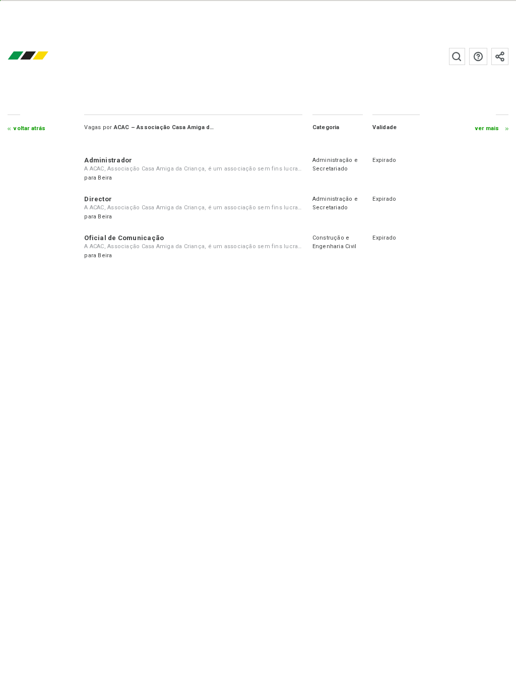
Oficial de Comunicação (124, 238)
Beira (105, 178)
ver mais (487, 128)
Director (98, 199)
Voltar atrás (29, 128)
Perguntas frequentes (478, 56)
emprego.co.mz (43, 56)
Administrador (108, 160)
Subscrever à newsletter (499, 56)
